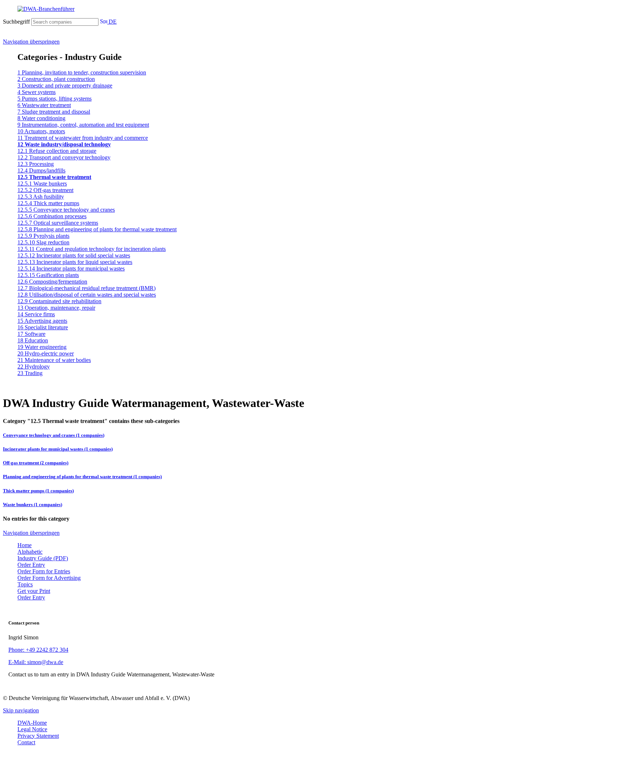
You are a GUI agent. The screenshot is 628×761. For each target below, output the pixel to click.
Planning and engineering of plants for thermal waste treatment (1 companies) (82, 476)
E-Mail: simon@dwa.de (35, 662)
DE (112, 22)
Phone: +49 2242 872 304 (38, 650)
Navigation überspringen (31, 41)
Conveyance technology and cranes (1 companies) (53, 435)
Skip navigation (21, 710)
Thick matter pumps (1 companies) (38, 490)
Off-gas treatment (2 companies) (35, 462)
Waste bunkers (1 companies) (32, 504)
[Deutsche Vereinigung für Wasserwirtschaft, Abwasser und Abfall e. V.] (314, 9)
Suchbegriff (16, 22)
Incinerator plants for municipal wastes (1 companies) (58, 449)
